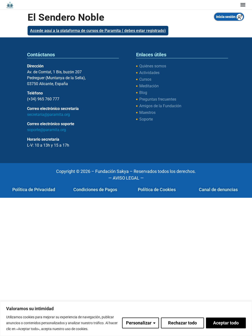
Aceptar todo (226, 322)
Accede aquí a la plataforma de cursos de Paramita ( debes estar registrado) (98, 30)
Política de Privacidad (33, 189)
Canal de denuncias (218, 189)
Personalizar (139, 322)
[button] (243, 5)
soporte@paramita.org (46, 129)
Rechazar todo (182, 322)
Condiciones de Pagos (95, 189)
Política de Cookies (157, 189)
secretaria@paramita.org (48, 114)
